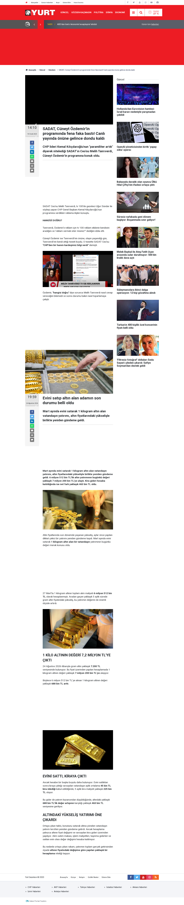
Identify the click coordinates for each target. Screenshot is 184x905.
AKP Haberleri (60, 887)
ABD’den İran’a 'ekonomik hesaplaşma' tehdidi (77, 24)
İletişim (82, 877)
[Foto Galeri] (157, 2)
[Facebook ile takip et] (131, 877)
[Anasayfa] (26, 2)
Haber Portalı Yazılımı (37, 901)
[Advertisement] (92, 47)
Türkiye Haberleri (87, 887)
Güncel (64, 12)
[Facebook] (32, 143)
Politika (98, 12)
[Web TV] (151, 2)
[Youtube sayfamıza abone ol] (143, 877)
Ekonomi (120, 12)
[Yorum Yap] (32, 170)
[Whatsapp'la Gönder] (32, 157)
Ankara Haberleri (140, 887)
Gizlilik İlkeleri (93, 877)
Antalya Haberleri (61, 891)
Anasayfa (64, 877)
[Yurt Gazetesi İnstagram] (145, 2)
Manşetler (34, 2)
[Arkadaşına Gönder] (32, 161)
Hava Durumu (78, 2)
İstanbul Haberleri (114, 887)
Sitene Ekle (67, 2)
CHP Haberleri (34, 887)
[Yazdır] (32, 166)
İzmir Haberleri (34, 891)
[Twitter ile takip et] (137, 877)
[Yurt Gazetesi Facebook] (127, 2)
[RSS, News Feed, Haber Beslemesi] (156, 877)
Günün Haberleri (47, 2)
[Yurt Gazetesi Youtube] (139, 2)
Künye (73, 877)
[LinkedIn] (32, 152)
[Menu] (133, 12)
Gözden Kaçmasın (81, 12)
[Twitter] (32, 147)
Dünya (109, 12)
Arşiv (58, 2)
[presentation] (34, 24)
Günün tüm (150, 24)
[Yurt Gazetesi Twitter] (133, 2)
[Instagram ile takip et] (149, 877)
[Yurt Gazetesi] (40, 12)
